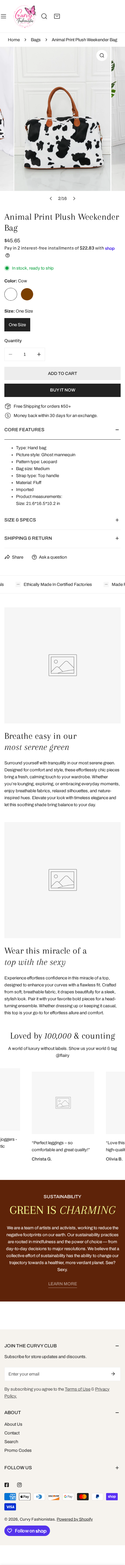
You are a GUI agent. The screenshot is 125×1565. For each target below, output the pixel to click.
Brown (27, 294)
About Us (13, 1424)
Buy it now (62, 390)
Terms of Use (77, 1389)
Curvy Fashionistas (37, 1519)
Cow (10, 294)
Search (11, 1441)
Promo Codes (18, 1450)
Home (14, 39)
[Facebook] (6, 1485)
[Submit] (113, 1373)
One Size (17, 324)
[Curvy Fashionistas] (25, 16)
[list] (62, 125)
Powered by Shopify (75, 1519)
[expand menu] (3, 16)
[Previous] (51, 198)
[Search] (44, 16)
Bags (36, 39)
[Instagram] (19, 1485)
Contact (11, 1433)
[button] (57, 16)
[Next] (74, 198)
